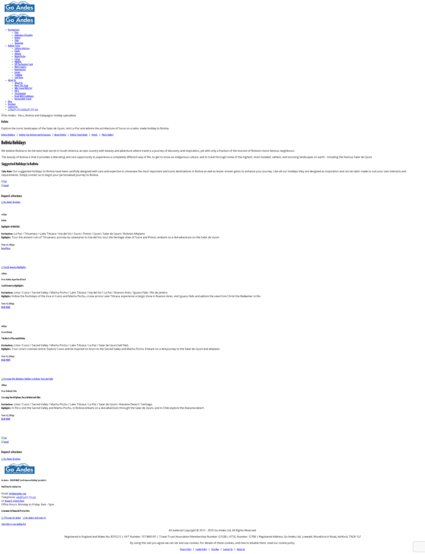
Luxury (17, 72)
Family (17, 51)
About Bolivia (60, 135)
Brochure (12, 104)
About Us (12, 80)
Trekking (18, 75)
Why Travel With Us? (23, 88)
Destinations (13, 30)
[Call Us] (4, 438)
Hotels (95, 135)
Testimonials (20, 93)
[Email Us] (5, 442)
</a (44, 518)
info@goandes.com (17, 493)
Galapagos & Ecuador (24, 35)
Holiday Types (14, 46)
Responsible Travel (23, 99)
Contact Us (13, 107)
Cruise (17, 59)
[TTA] (11, 518)
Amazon (18, 54)
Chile (17, 40)
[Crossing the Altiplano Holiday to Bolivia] (27, 379)
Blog (10, 101)
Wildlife (18, 62)
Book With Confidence (24, 96)
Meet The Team (21, 85)
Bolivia (17, 38)
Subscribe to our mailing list (13, 524)
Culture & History (22, 48)
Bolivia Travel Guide (78, 135)
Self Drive (19, 77)
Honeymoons (20, 69)
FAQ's (17, 91)
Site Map (215, 549)
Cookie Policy (201, 549)
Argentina (19, 43)
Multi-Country (20, 67)
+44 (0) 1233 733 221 (26, 497)
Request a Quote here (14, 501)
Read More (5, 248)
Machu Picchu (20, 56)
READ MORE (5, 307)
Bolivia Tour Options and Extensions (35, 135)
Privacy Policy (185, 549)
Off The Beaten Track (24, 64)
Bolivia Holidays (8, 135)
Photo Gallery (108, 135)
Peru (16, 32)
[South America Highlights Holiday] (13, 267)
